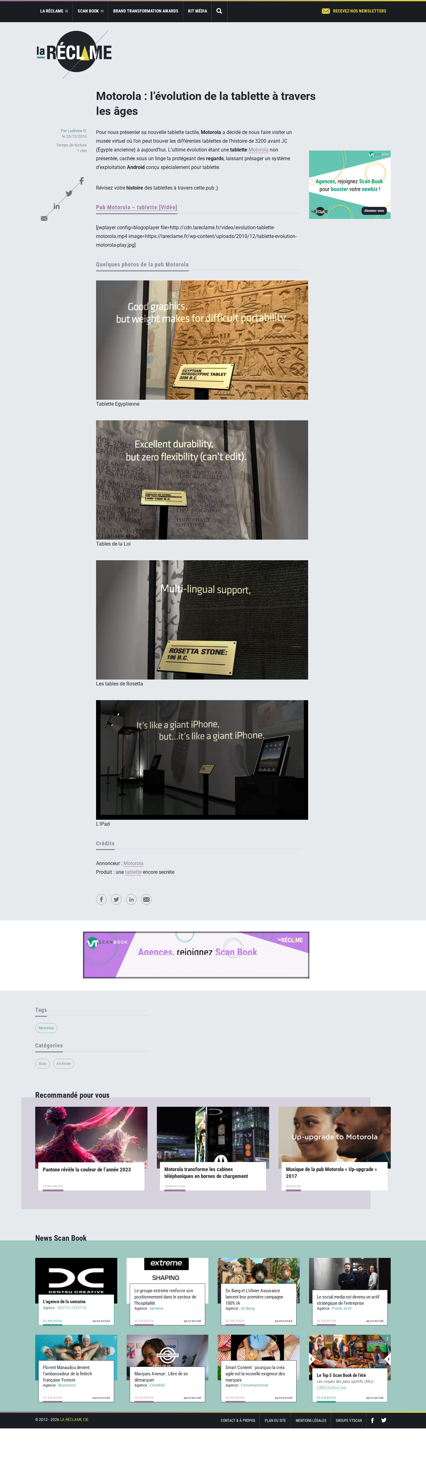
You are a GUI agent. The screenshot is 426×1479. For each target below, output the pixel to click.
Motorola (259, 150)
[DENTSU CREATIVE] (76, 1280)
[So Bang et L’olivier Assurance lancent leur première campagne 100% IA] (259, 1280)
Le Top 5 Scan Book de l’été (341, 1375)
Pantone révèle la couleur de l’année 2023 (87, 1169)
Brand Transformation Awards (145, 10)
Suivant (387, 1359)
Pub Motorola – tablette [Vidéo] (136, 207)
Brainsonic (67, 1385)
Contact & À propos (238, 1420)
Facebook (81, 181)
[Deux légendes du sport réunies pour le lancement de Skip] (350, 1357)
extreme (156, 1308)
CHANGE (157, 1385)
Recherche (219, 11)
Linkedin (56, 205)
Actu (42, 1063)
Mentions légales (311, 1420)
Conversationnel (254, 1385)
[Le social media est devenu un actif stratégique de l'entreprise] (350, 1280)
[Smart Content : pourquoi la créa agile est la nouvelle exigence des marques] (259, 1357)
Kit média (197, 10)
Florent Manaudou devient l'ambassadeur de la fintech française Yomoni (67, 1374)
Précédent (312, 1359)
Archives (63, 1063)
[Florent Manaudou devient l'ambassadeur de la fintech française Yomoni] (76, 1357)
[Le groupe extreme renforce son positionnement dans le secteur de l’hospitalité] (168, 1280)
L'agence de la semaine (64, 1301)
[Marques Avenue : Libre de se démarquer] (168, 1357)
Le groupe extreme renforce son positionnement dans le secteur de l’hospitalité (165, 1297)
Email (44, 218)
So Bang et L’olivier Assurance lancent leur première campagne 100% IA (254, 1297)
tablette (133, 872)
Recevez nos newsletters (359, 10)
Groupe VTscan (349, 1420)
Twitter (69, 193)
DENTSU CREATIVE (72, 1307)
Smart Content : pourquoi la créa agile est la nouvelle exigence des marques (255, 1374)
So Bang (248, 1308)
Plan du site (275, 1420)
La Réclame (74, 54)
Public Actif (341, 1308)
